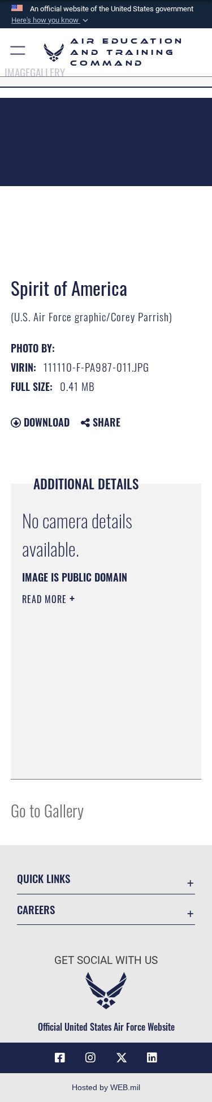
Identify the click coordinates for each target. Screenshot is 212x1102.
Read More (46, 599)
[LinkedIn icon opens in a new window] (152, 1057)
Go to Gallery (47, 810)
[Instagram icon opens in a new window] (90, 1057)
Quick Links (43, 878)
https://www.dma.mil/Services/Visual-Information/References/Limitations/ (90, 742)
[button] (50, 20)
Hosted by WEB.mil (106, 1087)
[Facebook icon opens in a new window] (59, 1057)
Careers (36, 909)
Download (45, 422)
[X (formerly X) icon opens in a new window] (121, 1057)
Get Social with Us (106, 960)
